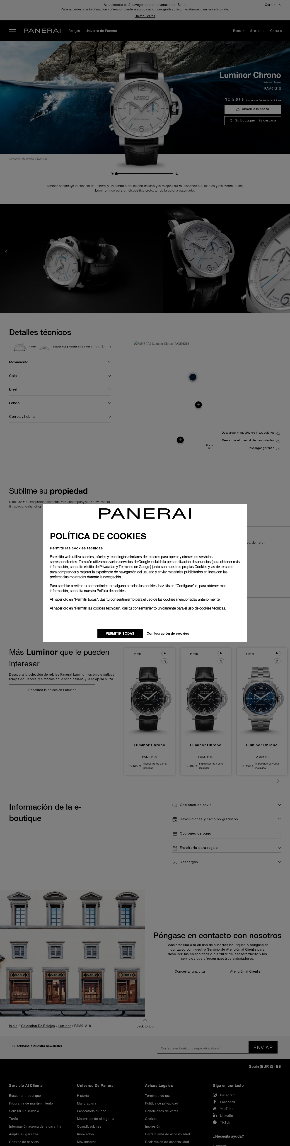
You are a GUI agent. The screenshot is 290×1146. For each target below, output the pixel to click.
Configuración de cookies (168, 633)
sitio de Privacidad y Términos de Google (118, 567)
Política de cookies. (111, 591)
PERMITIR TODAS (120, 633)
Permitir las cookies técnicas (76, 548)
